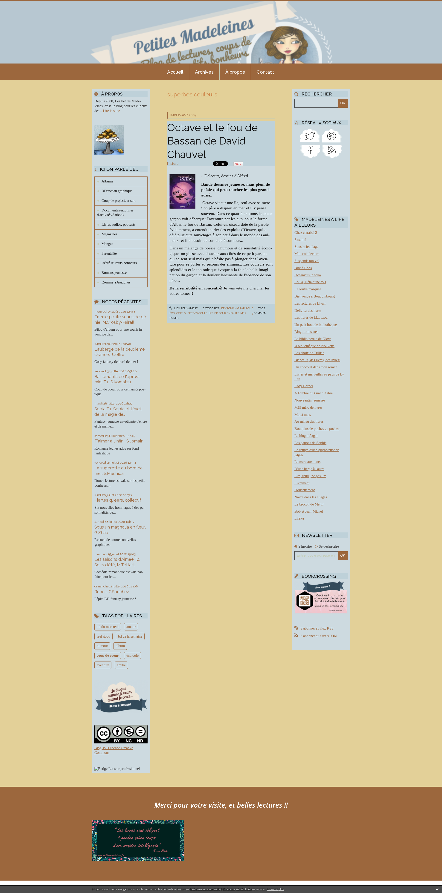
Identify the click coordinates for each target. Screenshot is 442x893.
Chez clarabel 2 (305, 232)
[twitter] (310, 135)
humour (102, 646)
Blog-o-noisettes (306, 332)
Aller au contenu (15, 4)
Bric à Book (303, 268)
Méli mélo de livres (308, 407)
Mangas (107, 244)
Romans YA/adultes (116, 282)
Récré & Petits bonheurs (119, 263)
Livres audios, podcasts (118, 224)
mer (243, 313)
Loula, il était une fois (310, 282)
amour (131, 627)
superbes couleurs (198, 313)
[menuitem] (175, 72)
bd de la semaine (130, 636)
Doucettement (304, 490)
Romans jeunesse (114, 273)
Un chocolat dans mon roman (315, 367)
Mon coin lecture (306, 254)
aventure (103, 665)
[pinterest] (331, 135)
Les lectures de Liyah (310, 303)
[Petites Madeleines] (310, 151)
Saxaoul (300, 240)
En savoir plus (275, 889)
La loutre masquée (307, 289)
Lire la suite (111, 111)
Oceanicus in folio (307, 275)
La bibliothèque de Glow (312, 339)
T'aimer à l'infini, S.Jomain (118, 441)
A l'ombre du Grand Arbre (313, 393)
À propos (235, 72)
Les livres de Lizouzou (311, 317)
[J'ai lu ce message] (437, 889)
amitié (121, 665)
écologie (132, 655)
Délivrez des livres (307, 310)
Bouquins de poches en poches (316, 429)
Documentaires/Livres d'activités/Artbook (115, 212)
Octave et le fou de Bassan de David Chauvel (212, 141)
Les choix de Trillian (309, 353)
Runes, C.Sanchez (111, 591)
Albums (107, 181)
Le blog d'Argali (306, 436)
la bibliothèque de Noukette (314, 346)
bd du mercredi (108, 627)
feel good (103, 636)
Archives (204, 72)
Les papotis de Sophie (310, 443)
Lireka (299, 518)
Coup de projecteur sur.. (119, 200)
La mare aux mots (307, 462)
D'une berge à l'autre (309, 469)
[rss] (331, 151)
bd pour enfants (226, 313)
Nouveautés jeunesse (309, 400)
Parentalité (109, 253)
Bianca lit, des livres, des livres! (317, 360)
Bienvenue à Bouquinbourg (314, 296)
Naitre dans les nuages (310, 497)
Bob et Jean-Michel (308, 511)
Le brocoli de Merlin (309, 504)
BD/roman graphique (117, 191)
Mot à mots (302, 414)
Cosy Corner (303, 386)
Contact (265, 72)
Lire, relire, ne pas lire (310, 476)
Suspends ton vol (306, 261)
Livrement (301, 483)
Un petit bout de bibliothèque (315, 325)
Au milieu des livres (308, 421)
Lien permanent (185, 308)
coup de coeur (108, 655)
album (120, 646)
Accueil (175, 72)
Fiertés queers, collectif (117, 500)
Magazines (109, 234)
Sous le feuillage (306, 247)
